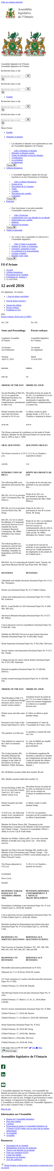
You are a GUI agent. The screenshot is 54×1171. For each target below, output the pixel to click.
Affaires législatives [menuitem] (14, 168)
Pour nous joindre (13, 1121)
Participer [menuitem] (10, 201)
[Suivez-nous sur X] (2, 1071)
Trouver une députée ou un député (20, 1150)
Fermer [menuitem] (10, 165)
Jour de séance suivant (16, 301)
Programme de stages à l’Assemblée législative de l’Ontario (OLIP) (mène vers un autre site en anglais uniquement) (27, 1128)
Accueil (9, 270)
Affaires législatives (14, 272)
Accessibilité (11, 1133)
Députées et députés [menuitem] (14, 137)
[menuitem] (25, 151)
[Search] (3, 79)
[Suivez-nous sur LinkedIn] (3, 1076)
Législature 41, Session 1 (16, 277)
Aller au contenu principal (12, 2)
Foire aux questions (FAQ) (17, 1152)
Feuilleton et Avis (13, 310)
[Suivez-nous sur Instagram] (2, 1063)
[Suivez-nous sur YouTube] (3, 1086)
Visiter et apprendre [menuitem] (14, 230)
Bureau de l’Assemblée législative (20, 1119)
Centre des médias (13, 1155)
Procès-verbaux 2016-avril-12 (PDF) (16, 317)
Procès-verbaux (12, 307)
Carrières (10, 1124)
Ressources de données (15, 1157)
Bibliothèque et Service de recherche (21, 1148)
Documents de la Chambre (17, 275)
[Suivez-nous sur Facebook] (3, 1068)
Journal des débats (13, 305)
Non (40, 1048)
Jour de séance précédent (17, 296)
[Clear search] (28, 76)
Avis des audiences (14, 1159)
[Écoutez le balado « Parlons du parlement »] (2, 1079)
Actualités (10, 1135)
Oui (34, 1048)
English (9, 97)
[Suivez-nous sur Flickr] (2, 1081)
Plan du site (6, 1109)
